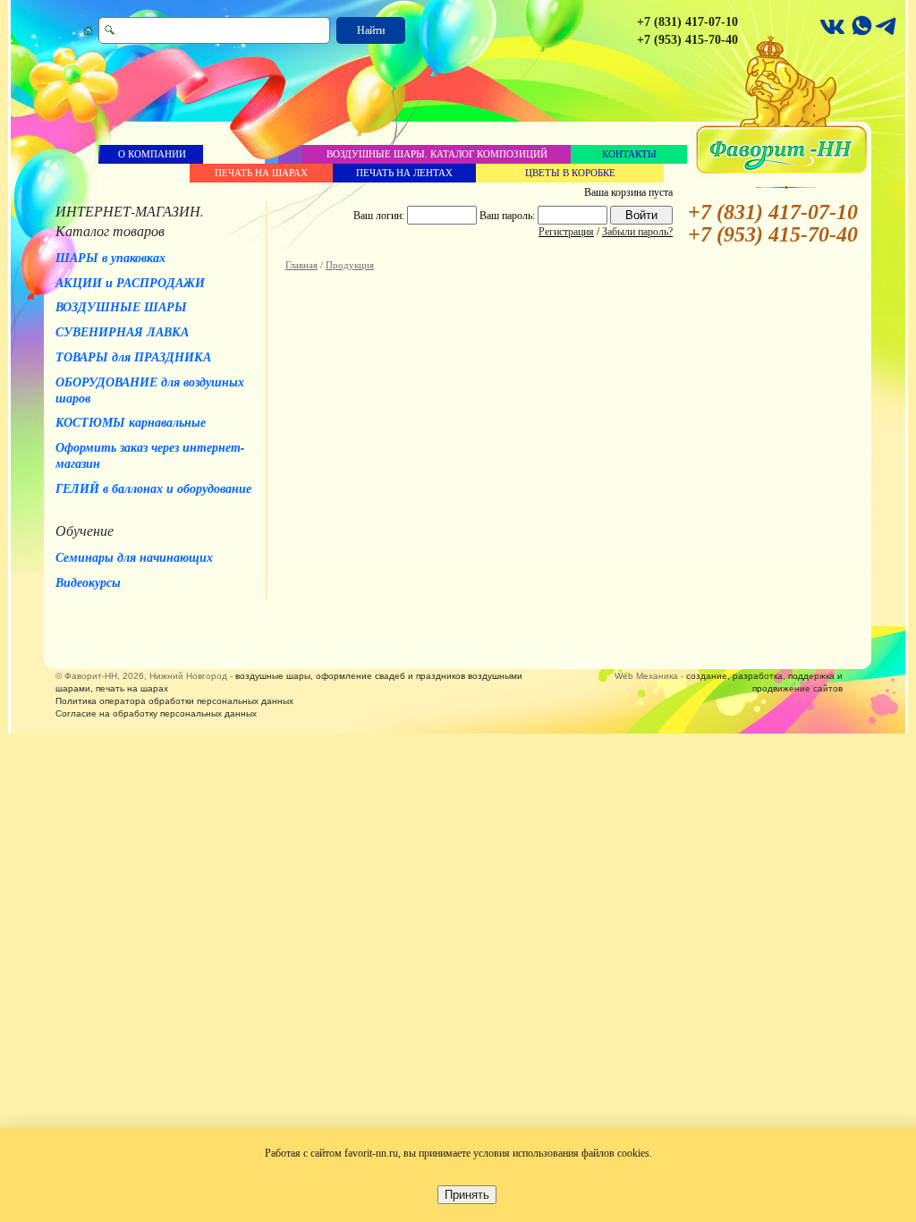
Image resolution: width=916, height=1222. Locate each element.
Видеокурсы (88, 582)
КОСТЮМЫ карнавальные (130, 422)
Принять (467, 1194)
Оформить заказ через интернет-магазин (150, 455)
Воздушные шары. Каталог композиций (437, 154)
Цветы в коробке (570, 172)
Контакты (629, 154)
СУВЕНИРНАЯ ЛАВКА (122, 332)
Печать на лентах (404, 172)
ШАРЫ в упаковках (110, 258)
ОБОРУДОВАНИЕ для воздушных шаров (149, 390)
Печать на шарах (261, 172)
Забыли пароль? (637, 231)
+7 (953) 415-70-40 (687, 40)
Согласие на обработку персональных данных (156, 713)
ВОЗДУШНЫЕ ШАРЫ (121, 307)
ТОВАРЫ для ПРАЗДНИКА (133, 357)
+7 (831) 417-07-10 (687, 22)
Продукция (350, 264)
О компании (152, 154)
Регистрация (566, 231)
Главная (301, 264)
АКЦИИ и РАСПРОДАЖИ (130, 283)
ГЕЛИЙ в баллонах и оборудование (153, 488)
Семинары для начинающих (134, 557)
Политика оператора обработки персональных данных (174, 701)
